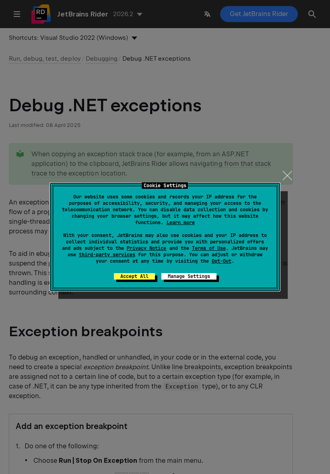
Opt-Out (221, 261)
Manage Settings (189, 276)
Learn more (181, 222)
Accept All (134, 276)
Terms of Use (209, 248)
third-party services (107, 254)
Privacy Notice (146, 248)
